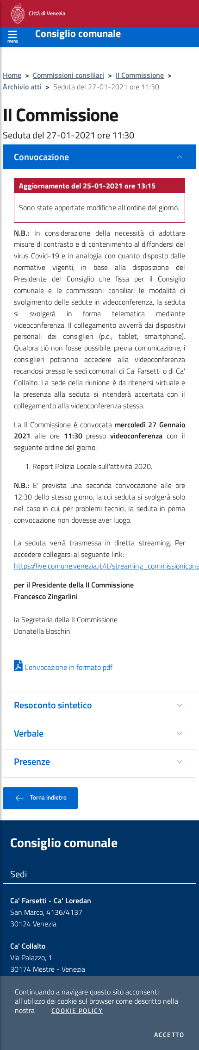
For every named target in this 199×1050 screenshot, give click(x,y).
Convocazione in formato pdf (67, 667)
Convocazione (41, 157)
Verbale (29, 733)
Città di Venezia (45, 12)
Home (12, 75)
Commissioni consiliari (68, 75)
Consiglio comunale (78, 33)
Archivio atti (22, 86)
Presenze (32, 761)
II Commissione (140, 75)
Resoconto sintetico (53, 705)
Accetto (169, 1034)
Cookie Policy (77, 1010)
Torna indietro (48, 797)
